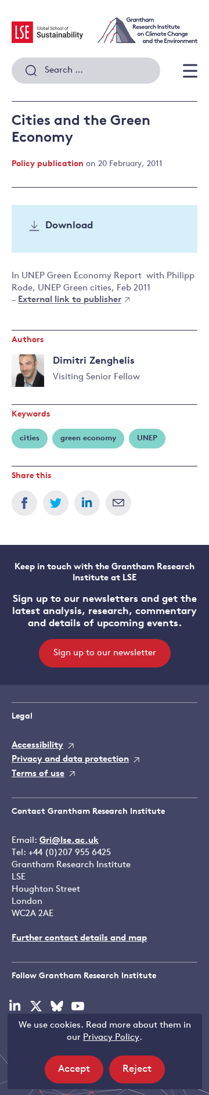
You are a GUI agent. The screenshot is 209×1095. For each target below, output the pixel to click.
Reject (143, 1073)
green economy (88, 438)
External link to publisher (69, 300)
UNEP (147, 438)
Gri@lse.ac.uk (69, 840)
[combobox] (86, 71)
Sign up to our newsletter (104, 653)
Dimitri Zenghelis (94, 361)
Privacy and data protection (70, 759)
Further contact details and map (79, 938)
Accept (80, 1073)
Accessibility (37, 745)
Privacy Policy (111, 1037)
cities (29, 438)
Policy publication (48, 164)
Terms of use (38, 774)
